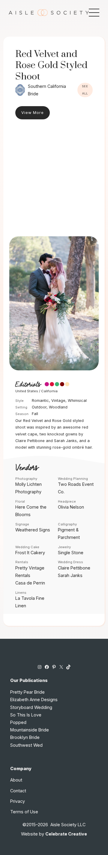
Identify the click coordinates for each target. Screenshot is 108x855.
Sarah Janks (70, 575)
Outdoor (39, 407)
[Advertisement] (54, 179)
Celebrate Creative (66, 833)
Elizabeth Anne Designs (34, 699)
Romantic (40, 400)
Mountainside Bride (29, 729)
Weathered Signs (32, 529)
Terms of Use (24, 811)
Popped (18, 722)
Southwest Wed (26, 745)
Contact (18, 790)
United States (26, 391)
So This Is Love (25, 714)
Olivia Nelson (71, 507)
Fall (35, 413)
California (49, 391)
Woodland (58, 407)
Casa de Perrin (30, 582)
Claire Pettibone (74, 567)
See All (85, 90)
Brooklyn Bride (25, 737)
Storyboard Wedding (31, 707)
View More (32, 112)
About (16, 779)
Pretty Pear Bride (27, 692)
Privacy (17, 801)
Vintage (58, 400)
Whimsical (77, 400)
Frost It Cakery (30, 552)
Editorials (27, 384)
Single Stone (70, 552)
